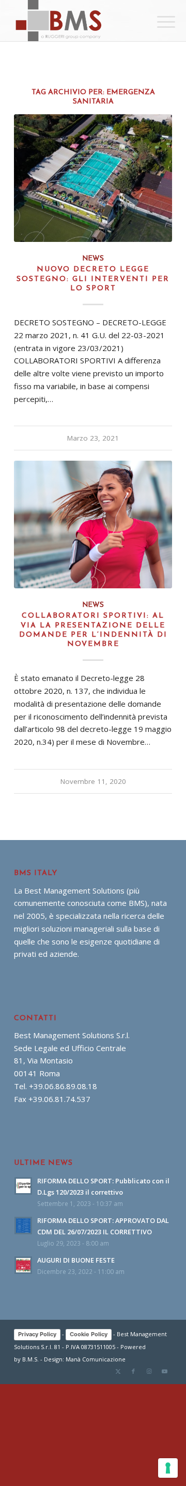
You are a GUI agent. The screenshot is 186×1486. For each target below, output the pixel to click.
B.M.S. (30, 1359)
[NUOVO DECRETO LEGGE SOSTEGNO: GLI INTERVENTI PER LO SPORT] (93, 177)
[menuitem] (158, 21)
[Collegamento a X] (118, 1371)
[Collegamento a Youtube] (164, 1371)
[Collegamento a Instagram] (149, 1371)
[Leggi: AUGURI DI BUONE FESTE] (23, 1265)
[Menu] (158, 21)
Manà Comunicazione (96, 1359)
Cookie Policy (88, 1334)
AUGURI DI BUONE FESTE (76, 1260)
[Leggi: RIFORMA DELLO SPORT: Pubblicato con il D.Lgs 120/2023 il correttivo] (23, 1186)
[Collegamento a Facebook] (133, 1371)
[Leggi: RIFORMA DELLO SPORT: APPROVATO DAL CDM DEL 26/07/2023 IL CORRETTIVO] (23, 1225)
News (93, 258)
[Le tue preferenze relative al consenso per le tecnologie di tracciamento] (168, 1468)
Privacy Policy (37, 1334)
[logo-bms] (77, 20)
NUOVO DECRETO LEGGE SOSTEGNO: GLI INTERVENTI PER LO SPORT (93, 279)
